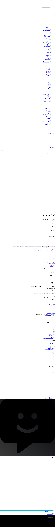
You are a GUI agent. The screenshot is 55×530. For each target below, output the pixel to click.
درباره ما (52, 146)
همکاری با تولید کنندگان (50, 348)
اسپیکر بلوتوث (48, 68)
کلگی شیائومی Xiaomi (47, 35)
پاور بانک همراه (48, 48)
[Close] (54, 296)
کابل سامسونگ (48, 28)
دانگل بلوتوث (48, 87)
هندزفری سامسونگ (47, 59)
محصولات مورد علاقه (50, 336)
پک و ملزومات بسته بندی (46, 114)
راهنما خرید (51, 147)
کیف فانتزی (48, 115)
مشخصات (51, 265)
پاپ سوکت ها (48, 110)
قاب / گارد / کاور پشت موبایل (46, 94)
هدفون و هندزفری (49, 52)
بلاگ (52, 148)
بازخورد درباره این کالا (52, 151)
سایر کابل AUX (48, 38)
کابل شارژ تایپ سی (47, 29)
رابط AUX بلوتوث (47, 37)
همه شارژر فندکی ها (47, 46)
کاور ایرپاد (48, 97)
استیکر (49, 113)
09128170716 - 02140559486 (51, 313)
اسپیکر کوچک (48, 72)
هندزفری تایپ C (48, 58)
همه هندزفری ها (48, 57)
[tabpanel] (27, 521)
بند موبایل (48, 111)
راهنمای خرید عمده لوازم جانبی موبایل (48, 338)
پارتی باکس (48, 73)
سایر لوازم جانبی (48, 107)
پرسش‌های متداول (49, 139)
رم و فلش (48, 119)
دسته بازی (48, 118)
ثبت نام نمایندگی (51, 343)
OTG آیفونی (48, 83)
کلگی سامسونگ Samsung (46, 34)
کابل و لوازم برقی (48, 27)
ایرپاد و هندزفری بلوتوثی (46, 62)
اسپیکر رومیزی (48, 70)
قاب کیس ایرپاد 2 (47, 98)
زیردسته (49, 69)
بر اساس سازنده (47, 74)
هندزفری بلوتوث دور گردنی (46, 61)
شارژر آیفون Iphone (47, 41)
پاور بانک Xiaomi (48, 49)
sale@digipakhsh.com (48, 315)
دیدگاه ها (52, 266)
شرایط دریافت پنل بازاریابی (49, 341)
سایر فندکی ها (48, 44)
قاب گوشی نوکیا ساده (47, 96)
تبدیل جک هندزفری (47, 60)
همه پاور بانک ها (48, 51)
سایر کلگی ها (48, 33)
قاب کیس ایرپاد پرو (47, 100)
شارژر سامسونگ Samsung (46, 42)
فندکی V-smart (48, 45)
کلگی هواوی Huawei (47, 36)
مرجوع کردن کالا (51, 337)
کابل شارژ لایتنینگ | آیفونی (46, 30)
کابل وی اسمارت (47, 31)
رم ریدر (49, 88)
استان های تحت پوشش (50, 342)
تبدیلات (49, 82)
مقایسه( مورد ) (52, 304)
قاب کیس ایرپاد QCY (47, 99)
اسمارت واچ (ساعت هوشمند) (46, 121)
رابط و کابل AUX (47, 124)
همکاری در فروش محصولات (49, 349)
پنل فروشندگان (51, 350)
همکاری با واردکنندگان (50, 347)
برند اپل (54, 298)
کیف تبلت (48, 95)
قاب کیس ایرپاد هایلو (47, 101)
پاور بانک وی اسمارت (47, 50)
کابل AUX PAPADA (47, 39)
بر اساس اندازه (48, 75)
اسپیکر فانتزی (48, 71)
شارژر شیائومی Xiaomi (47, 43)
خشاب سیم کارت (47, 122)
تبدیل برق (48, 47)
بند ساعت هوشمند (47, 126)
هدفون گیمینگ (48, 55)
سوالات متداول (51, 334)
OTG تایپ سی (48, 84)
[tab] (26, 265)
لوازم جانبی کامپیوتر (47, 116)
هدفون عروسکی (47, 54)
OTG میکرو (48, 85)
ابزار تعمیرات (48, 120)
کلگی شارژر (48, 32)
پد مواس (49, 117)
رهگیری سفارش (50, 133)
